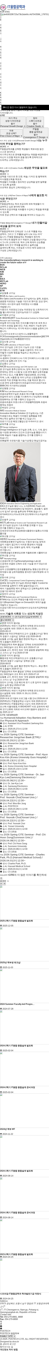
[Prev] (1, 883)
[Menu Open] (0, 90)
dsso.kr (15, 1341)
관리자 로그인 (9, 1344)
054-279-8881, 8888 (13, 1317)
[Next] (4, 883)
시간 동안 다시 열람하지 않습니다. (20, 107)
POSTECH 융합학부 (9, 1333)
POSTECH (5, 1331)
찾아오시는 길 (6, 1347)
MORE (3, 147)
